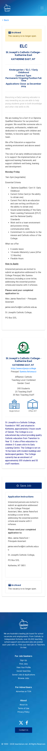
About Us (23, 704)
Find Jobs (23, 664)
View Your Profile (23, 667)
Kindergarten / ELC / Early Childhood (23, 71)
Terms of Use (23, 708)
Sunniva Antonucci (28, 371)
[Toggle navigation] (42, 8)
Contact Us (23, 730)
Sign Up (23, 660)
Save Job (25, 485)
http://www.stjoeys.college (23, 368)
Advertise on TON (23, 691)
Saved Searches (24, 671)
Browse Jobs (23, 678)
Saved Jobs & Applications (23, 674)
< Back (5, 20)
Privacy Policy (23, 712)
